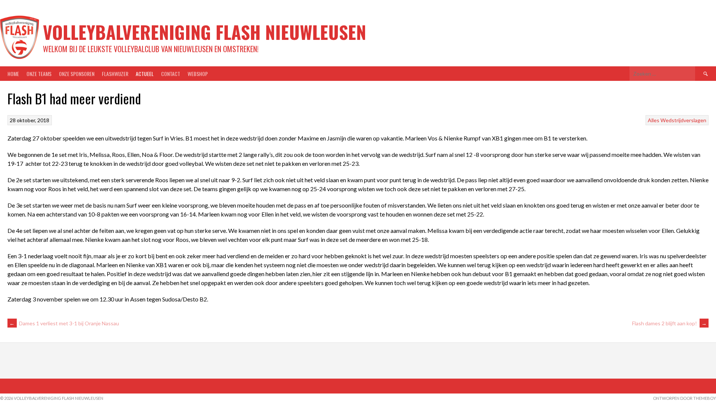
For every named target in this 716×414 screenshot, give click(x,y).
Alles (653, 120)
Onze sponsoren (76, 74)
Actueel (145, 74)
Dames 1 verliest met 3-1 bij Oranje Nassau (64, 323)
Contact (170, 74)
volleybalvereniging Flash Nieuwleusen (204, 32)
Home (13, 74)
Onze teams (38, 74)
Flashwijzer (115, 74)
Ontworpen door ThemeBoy (684, 398)
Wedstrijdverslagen (683, 120)
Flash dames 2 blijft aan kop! (669, 323)
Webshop (198, 74)
